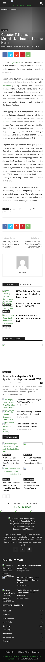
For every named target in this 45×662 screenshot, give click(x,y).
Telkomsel (6, 85)
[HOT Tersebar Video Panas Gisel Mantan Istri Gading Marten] (8, 580)
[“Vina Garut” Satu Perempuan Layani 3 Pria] (8, 570)
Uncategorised (29, 479)
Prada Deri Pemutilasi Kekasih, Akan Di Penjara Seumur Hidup (33, 460)
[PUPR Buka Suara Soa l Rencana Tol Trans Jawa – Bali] (8, 320)
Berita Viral (27, 454)
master (9, 47)
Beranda (4, 9)
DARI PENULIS (25, 285)
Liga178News (16, 62)
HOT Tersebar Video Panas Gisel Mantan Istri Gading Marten (28, 580)
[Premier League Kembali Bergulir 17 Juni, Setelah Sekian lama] (12, 449)
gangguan (6, 122)
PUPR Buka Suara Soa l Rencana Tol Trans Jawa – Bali (29, 318)
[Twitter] (29, 549)
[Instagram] (22, 549)
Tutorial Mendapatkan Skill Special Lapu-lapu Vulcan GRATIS (21, 378)
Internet (23, 209)
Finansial (6, 311)
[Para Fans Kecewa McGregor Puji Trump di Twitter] (8, 405)
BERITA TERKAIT (10, 285)
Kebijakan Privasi (24, 652)
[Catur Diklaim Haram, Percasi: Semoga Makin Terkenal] (8, 430)
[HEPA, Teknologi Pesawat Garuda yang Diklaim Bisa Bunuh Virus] (8, 298)
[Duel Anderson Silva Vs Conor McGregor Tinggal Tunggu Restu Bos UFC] (12, 474)
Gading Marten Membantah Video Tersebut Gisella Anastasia (28, 592)
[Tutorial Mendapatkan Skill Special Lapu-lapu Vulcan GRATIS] (22, 358)
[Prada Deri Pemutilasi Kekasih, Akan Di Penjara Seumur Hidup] (33, 449)
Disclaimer (35, 652)
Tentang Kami (10, 652)
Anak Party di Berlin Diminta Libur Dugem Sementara (10, 244)
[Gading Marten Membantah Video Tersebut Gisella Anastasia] (8, 595)
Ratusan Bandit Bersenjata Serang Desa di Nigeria (31, 485)
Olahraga (6, 479)
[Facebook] (15, 549)
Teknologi (13, 9)
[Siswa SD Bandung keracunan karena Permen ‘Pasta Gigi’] (8, 417)
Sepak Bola (6, 454)
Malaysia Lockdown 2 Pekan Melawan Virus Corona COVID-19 (33, 244)
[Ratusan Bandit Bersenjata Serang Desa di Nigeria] (33, 474)
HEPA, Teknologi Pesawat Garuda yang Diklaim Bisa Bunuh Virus (28, 294)
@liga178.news (22, 507)
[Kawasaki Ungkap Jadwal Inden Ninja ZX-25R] (8, 307)
